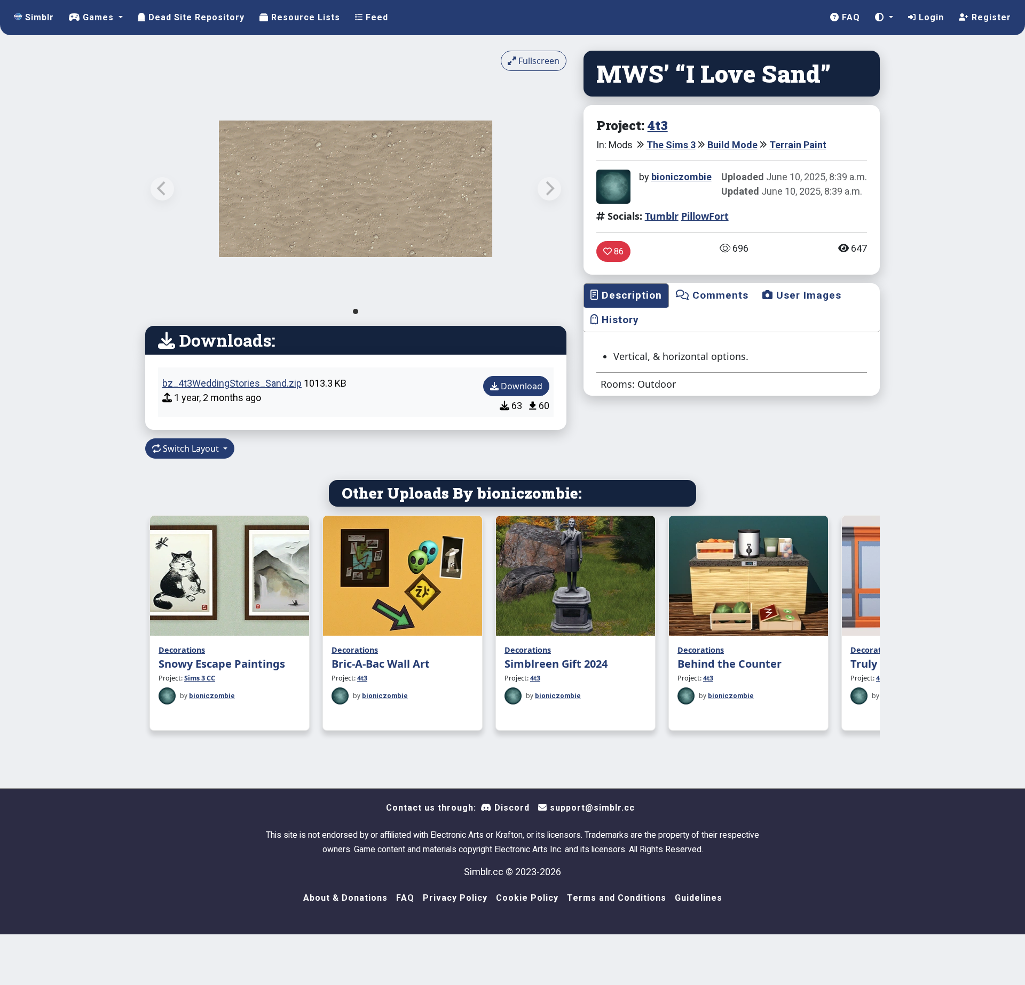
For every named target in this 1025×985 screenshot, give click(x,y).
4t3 (658, 125)
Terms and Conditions (616, 898)
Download (520, 386)
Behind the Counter (729, 663)
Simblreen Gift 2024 (556, 663)
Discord (511, 808)
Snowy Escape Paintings (222, 663)
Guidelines (698, 898)
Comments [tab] (718, 295)
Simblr (38, 17)
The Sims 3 (671, 144)
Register (990, 17)
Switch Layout (191, 448)
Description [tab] (630, 295)
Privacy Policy (455, 898)
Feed (375, 17)
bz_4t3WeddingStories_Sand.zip (232, 383)
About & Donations (345, 898)
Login (930, 17)
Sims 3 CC (199, 678)
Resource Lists (304, 17)
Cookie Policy (527, 898)
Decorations (182, 650)
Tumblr (662, 216)
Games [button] (98, 17)
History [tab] (618, 320)
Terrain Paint (797, 144)
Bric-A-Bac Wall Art (381, 663)
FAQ (849, 17)
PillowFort (705, 216)
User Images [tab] (807, 295)
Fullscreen (537, 61)
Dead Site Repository (195, 17)
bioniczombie (681, 176)
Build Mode (732, 144)
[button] (884, 17)
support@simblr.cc (591, 808)
